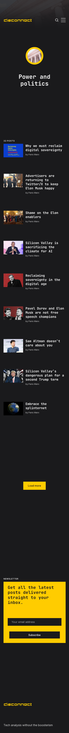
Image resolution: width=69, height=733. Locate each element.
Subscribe (34, 635)
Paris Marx (33, 154)
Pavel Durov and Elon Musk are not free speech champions (44, 312)
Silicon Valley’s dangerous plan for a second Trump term (44, 375)
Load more (34, 485)
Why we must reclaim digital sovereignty (43, 148)
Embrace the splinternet (36, 406)
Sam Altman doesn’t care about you (42, 343)
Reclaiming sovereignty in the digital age (42, 280)
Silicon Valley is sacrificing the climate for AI (41, 247)
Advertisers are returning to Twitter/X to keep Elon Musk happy (41, 182)
